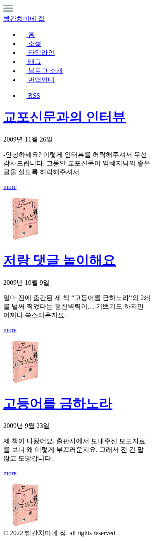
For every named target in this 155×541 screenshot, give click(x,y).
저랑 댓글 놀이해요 (59, 260)
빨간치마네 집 (24, 18)
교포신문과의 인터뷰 (64, 116)
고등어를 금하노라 (57, 403)
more (10, 186)
